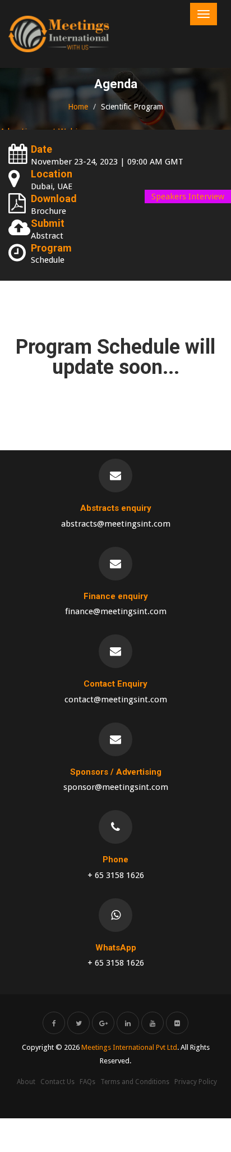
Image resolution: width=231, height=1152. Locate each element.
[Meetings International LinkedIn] (128, 1023)
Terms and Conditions (134, 1081)
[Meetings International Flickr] (177, 1023)
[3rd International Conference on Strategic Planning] (58, 34)
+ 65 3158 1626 (115, 875)
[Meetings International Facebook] (54, 1023)
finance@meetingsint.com (116, 611)
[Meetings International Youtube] (152, 1023)
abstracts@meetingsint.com (115, 524)
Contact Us (57, 1081)
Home (78, 106)
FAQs (87, 1081)
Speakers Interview (187, 196)
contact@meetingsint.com (115, 699)
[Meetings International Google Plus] (103, 1023)
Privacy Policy (195, 1081)
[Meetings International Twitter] (78, 1023)
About (26, 1081)
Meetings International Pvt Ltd (129, 1047)
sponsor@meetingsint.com (115, 787)
